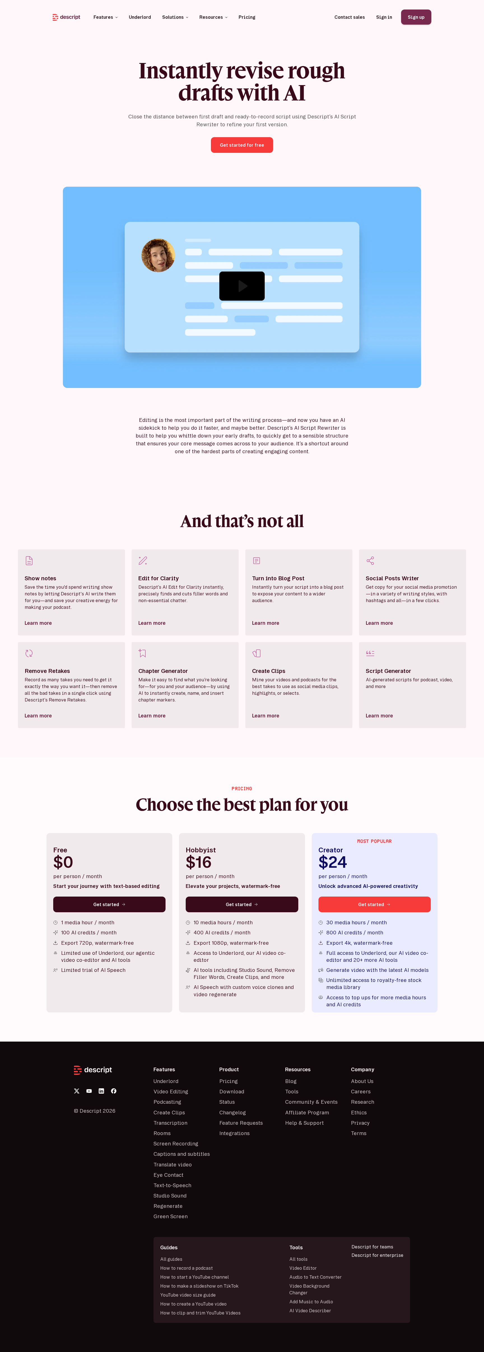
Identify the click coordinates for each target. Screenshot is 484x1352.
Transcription (170, 1123)
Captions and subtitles (181, 1154)
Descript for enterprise (377, 1255)
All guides (171, 1259)
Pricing (228, 1081)
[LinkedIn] (101, 1091)
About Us (362, 1081)
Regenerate (168, 1206)
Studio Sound (170, 1195)
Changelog (232, 1112)
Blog (291, 1081)
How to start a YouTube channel (194, 1277)
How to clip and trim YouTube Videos (200, 1312)
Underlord (165, 1081)
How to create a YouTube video (193, 1303)
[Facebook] (114, 1091)
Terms (358, 1133)
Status (227, 1102)
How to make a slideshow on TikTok (199, 1285)
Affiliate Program (307, 1112)
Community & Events (311, 1102)
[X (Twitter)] (77, 1091)
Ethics (359, 1112)
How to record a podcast (186, 1268)
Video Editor (303, 1268)
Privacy (360, 1123)
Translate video (172, 1164)
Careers (361, 1091)
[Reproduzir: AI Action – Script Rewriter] (242, 286)
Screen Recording (175, 1143)
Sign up (416, 17)
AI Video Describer (310, 1310)
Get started (106, 904)
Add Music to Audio (311, 1301)
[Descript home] (110, 1070)
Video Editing (170, 1091)
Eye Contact (168, 1175)
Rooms (162, 1133)
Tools (291, 1091)
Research (362, 1102)
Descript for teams (372, 1246)
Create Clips (169, 1112)
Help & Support (304, 1123)
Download (231, 1091)
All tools (298, 1259)
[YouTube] (89, 1091)
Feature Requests (241, 1123)
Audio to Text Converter (315, 1277)
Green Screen (170, 1216)
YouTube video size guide (188, 1294)
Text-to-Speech (172, 1185)
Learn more (38, 623)
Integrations (234, 1133)
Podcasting (167, 1102)
